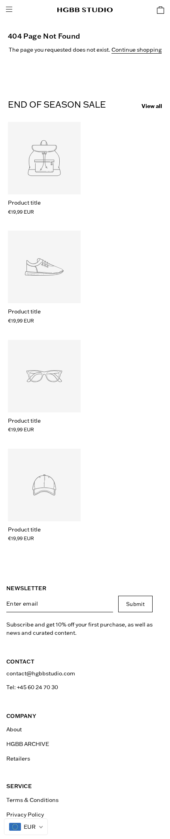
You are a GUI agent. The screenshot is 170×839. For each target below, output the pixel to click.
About (14, 729)
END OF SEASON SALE (57, 104)
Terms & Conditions (32, 800)
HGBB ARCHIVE (27, 744)
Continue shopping (136, 49)
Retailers (18, 758)
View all (152, 106)
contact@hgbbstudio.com (40, 673)
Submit (135, 604)
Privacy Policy (25, 814)
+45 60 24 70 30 (37, 687)
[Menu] (9, 10)
